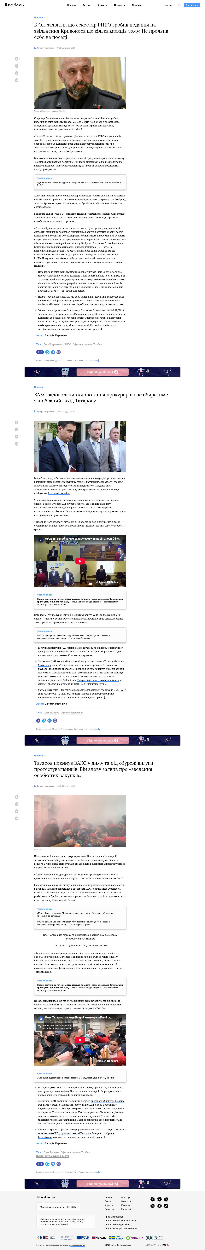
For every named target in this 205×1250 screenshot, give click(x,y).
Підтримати (192, 5)
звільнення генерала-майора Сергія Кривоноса (75, 122)
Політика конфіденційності (118, 1224)
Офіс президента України (87, 344)
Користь (102, 5)
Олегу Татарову (114, 482)
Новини (71, 5)
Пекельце (137, 5)
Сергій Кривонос (53, 344)
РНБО (67, 344)
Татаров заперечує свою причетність (98, 680)
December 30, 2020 (98, 945)
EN (166, 5)
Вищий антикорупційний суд (52, 1156)
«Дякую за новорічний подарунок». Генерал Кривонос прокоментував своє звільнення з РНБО (79, 183)
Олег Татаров (51, 712)
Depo (48, 972)
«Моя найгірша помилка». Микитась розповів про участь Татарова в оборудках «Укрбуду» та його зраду (75, 914)
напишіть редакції (77, 1245)
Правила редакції (114, 1217)
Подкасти (119, 5)
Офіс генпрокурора (72, 712)
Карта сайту (127, 1209)
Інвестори (126, 1201)
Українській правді (113, 214)
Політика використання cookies (121, 1228)
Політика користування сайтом (121, 1220)
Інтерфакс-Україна (59, 493)
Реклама (125, 1205)
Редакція (126, 1197)
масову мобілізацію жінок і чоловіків (59, 276)
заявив (87, 126)
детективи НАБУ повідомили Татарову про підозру (78, 648)
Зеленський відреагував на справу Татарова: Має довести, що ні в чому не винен (76, 1078)
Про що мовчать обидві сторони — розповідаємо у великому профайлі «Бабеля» (80, 602)
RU (170, 5)
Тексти (86, 5)
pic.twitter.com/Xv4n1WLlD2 (80, 938)
